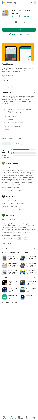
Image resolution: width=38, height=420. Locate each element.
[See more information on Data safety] (35, 92)
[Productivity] (7, 87)
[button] (18, 24)
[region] (19, 23)
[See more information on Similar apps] (35, 277)
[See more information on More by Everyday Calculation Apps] (35, 253)
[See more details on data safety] (8, 129)
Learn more (10, 117)
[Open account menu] (35, 2)
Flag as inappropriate (10, 302)
